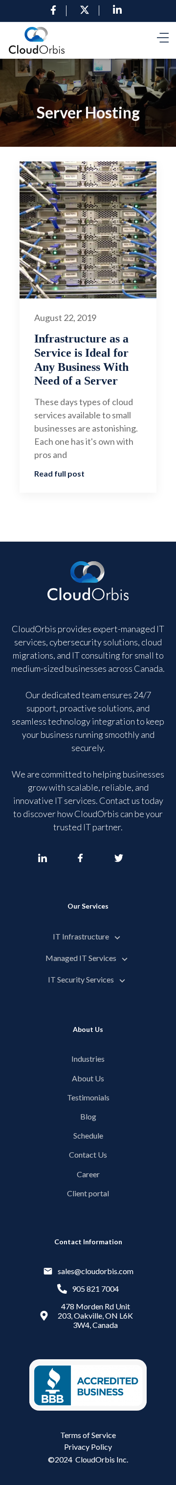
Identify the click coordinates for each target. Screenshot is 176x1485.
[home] (36, 40)
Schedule (88, 1135)
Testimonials (88, 1097)
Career (88, 1174)
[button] (163, 40)
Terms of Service (88, 1434)
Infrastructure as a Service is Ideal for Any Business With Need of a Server (81, 359)
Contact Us (88, 1154)
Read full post (59, 473)
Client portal (88, 1193)
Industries (88, 1058)
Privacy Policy (88, 1446)
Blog (88, 1116)
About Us (88, 1078)
